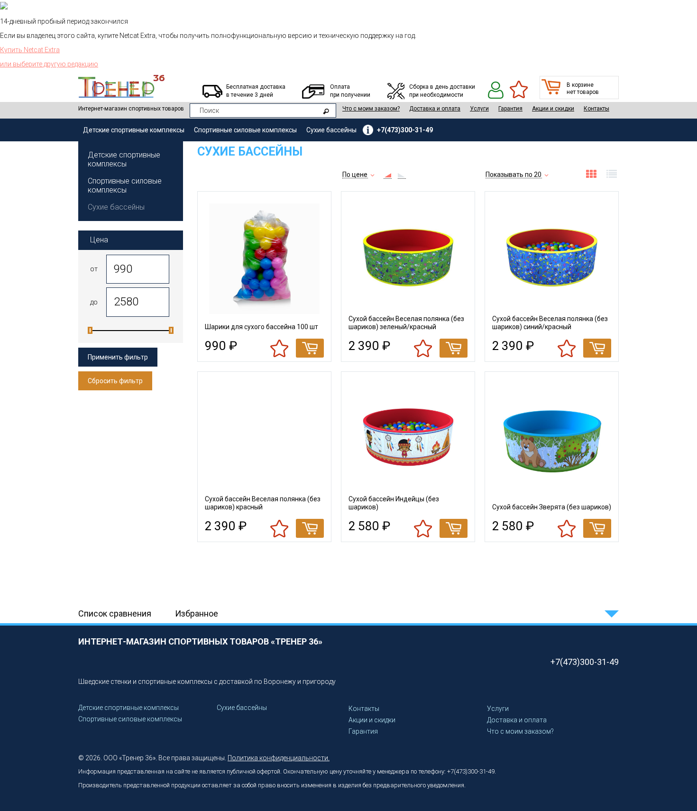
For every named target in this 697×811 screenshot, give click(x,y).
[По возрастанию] (387, 175)
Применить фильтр (118, 357)
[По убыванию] (401, 175)
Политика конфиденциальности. (279, 758)
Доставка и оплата (434, 108)
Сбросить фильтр (115, 381)
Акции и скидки (553, 108)
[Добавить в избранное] (279, 348)
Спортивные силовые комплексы (245, 130)
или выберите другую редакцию (49, 64)
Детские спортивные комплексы (133, 130)
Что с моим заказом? (371, 108)
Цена (99, 239)
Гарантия (510, 108)
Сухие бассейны (331, 130)
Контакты (596, 108)
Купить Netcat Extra (30, 50)
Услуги (479, 108)
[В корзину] (310, 348)
